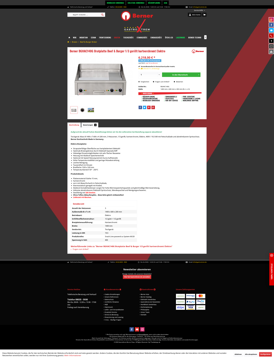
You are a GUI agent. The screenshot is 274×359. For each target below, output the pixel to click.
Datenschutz (109, 299)
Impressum (109, 307)
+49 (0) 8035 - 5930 (120, 7)
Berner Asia (145, 294)
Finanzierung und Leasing (114, 317)
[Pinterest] (149, 107)
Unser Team (145, 312)
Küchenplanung (154, 3)
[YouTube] (137, 329)
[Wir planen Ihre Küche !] (271, 46)
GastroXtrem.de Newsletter (150, 302)
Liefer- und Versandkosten (114, 310)
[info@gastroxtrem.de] (271, 30)
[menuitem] (199, 10)
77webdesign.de (155, 342)
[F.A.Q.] (271, 41)
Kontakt (143, 315)
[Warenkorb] (204, 15)
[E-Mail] (153, 107)
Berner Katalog (146, 297)
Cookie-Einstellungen (112, 294)
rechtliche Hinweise (112, 302)
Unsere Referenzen (111, 297)
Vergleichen (144, 82)
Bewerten (179, 82)
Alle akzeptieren (251, 354)
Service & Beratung (111, 315)
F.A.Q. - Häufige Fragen (113, 320)
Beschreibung (74, 125)
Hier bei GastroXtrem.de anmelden (137, 277)
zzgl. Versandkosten (152, 63)
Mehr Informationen (72, 355)
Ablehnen (238, 354)
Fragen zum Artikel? (162, 82)
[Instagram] (142, 329)
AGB (106, 304)
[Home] (69, 37)
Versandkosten (143, 334)
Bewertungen (89, 125)
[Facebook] (140, 107)
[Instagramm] (271, 19)
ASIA (165, 3)
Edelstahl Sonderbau (136, 3)
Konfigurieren (265, 354)
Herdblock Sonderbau (115, 3)
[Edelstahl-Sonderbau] (271, 51)
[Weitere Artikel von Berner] (197, 51)
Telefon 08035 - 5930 (77, 299)
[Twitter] (144, 107)
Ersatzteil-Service (111, 312)
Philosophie (145, 310)
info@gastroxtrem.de (200, 7)
